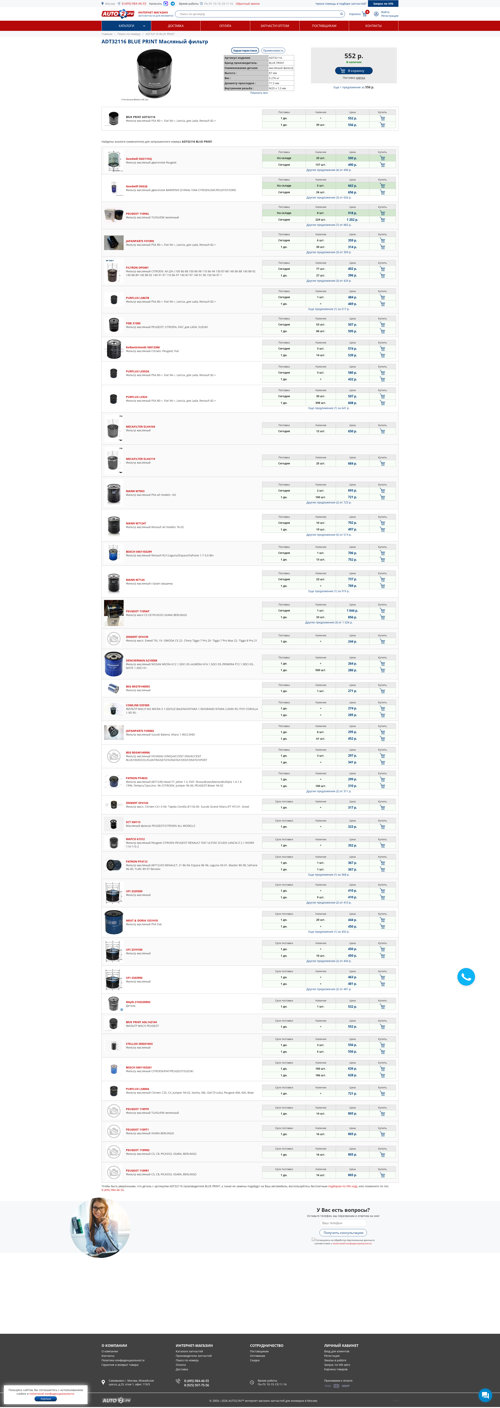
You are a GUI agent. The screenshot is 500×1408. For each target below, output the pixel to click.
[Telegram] (173, 4)
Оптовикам (257, 1356)
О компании (110, 1351)
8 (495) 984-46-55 (134, 3)
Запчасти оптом (275, 26)
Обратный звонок (248, 3)
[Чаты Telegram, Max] (485, 1395)
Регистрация (389, 16)
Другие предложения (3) (329, 197)
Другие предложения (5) (329, 534)
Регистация (332, 1356)
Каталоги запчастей (189, 1351)
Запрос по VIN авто (337, 1365)
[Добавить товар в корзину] (382, 118)
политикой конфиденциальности (352, 1243)
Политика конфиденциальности (123, 1360)
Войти (385, 12)
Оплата (225, 26)
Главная (107, 34)
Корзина (355, 14)
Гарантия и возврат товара (120, 1365)
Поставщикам (324, 26)
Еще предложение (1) (329, 309)
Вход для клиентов (336, 1351)
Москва (110, 3)
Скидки (255, 1360)
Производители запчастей (194, 1356)
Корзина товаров (335, 1369)
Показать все (259, 93)
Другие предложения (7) (329, 225)
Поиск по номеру (187, 1360)
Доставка (176, 26)
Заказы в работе (335, 1360)
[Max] (165, 5)
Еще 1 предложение (354, 87)
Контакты (373, 26)
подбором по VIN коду (342, 1186)
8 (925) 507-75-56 (196, 1385)
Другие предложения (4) (329, 170)
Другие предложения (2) (329, 502)
